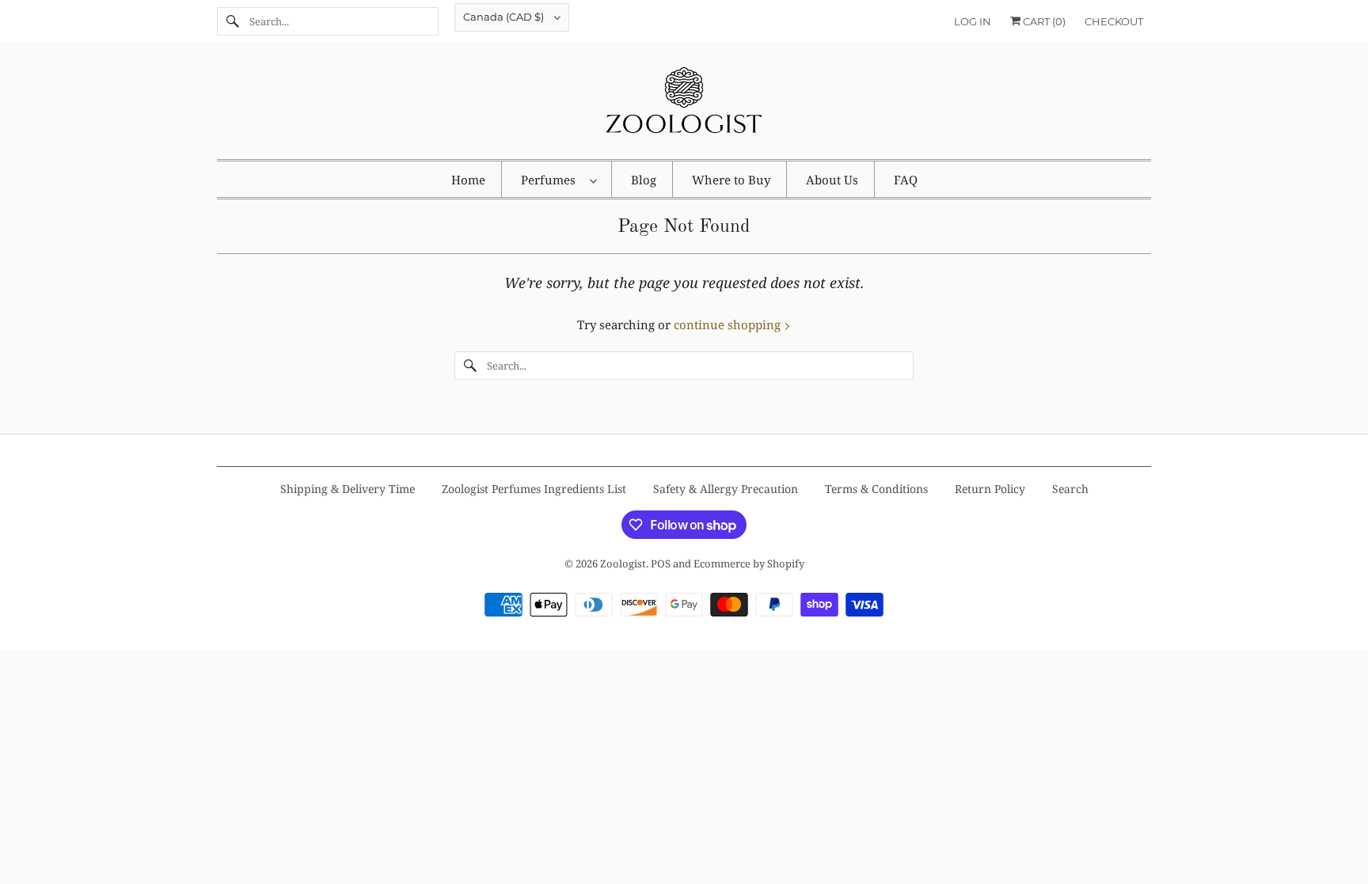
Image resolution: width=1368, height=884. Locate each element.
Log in (972, 21)
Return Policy (990, 488)
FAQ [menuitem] (906, 180)
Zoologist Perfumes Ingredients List (534, 488)
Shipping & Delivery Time (347, 488)
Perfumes (551, 180)
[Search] (233, 21)
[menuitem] (558, 179)
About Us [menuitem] (832, 180)
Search (1070, 488)
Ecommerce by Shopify (749, 563)
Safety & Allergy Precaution (725, 488)
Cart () (1043, 21)
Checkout (1114, 21)
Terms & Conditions (876, 488)
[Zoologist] (684, 104)
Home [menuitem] (468, 180)
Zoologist (623, 563)
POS (661, 563)
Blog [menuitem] (643, 180)
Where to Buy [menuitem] (731, 180)
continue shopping (729, 324)
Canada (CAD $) (504, 16)
